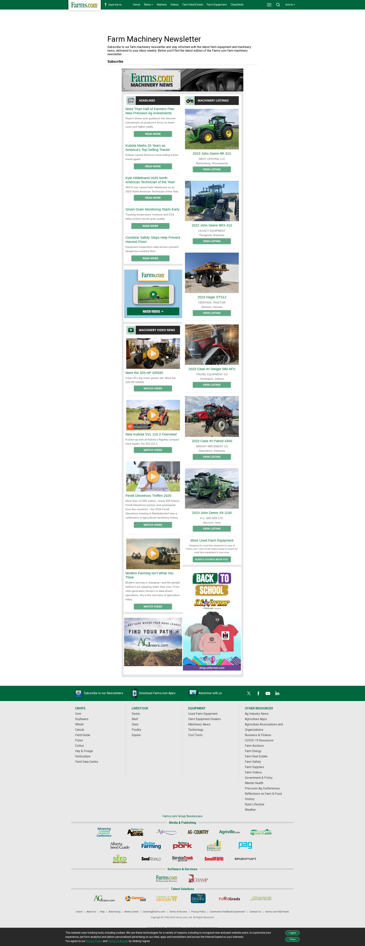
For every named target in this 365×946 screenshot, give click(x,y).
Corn (78, 714)
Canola (79, 730)
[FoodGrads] (229, 898)
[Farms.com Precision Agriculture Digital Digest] (245, 845)
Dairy (135, 724)
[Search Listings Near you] (212, 559)
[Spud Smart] (245, 858)
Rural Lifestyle (254, 804)
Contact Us (255, 911)
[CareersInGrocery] (167, 898)
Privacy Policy (198, 911)
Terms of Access (178, 911)
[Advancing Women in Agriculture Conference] (104, 832)
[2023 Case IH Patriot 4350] (212, 416)
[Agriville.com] (229, 832)
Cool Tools (195, 735)
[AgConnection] (167, 832)
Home (136, 4)
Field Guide (82, 735)
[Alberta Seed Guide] (120, 845)
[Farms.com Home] (84, 5)
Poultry (136, 730)
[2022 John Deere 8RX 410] (212, 201)
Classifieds (237, 4)
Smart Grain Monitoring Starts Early (152, 209)
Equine (136, 735)
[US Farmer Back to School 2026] (211, 619)
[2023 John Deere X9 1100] (212, 488)
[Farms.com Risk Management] (214, 845)
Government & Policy (259, 778)
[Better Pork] (182, 845)
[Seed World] (151, 858)
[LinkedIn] (277, 693)
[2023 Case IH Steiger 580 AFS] (212, 344)
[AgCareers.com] (104, 898)
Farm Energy (253, 751)
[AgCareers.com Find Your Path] (153, 642)
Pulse (79, 740)
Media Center (132, 911)
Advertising (115, 911)
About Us (91, 911)
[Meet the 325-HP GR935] (153, 353)
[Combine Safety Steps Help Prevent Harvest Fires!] (150, 258)
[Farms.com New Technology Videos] (153, 294)
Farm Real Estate (192, 4)
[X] (249, 693)
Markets (162, 4)
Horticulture (82, 756)
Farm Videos (253, 772)
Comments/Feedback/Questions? (227, 911)
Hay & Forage (84, 751)
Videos (175, 4)
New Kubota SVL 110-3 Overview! (151, 434)
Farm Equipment (217, 4)
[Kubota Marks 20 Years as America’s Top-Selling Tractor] (153, 166)
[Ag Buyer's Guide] (135, 832)
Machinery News (199, 724)
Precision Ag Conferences (262, 788)
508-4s (115, 4)
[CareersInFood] (135, 898)
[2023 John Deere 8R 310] (212, 129)
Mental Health (254, 783)
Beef (135, 719)
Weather (250, 810)
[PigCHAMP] (198, 878)
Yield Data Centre (86, 762)
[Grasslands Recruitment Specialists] (261, 898)
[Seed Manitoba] (120, 858)
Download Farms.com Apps (157, 693)
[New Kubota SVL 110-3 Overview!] (153, 415)
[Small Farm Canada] (214, 858)
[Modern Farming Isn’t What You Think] (153, 553)
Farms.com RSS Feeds (277, 911)
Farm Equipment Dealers (204, 719)
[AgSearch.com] (261, 832)
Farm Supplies (254, 767)
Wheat (79, 724)
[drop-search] (278, 5)
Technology (195, 730)
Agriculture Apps (256, 719)
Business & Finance (258, 735)
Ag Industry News (257, 714)
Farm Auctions (254, 746)
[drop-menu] (269, 5)
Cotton (79, 746)
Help (102, 911)
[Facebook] (258, 693)
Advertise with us (210, 693)
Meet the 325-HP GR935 (144, 373)
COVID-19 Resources (259, 740)
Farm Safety (253, 762)
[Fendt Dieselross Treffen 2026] (153, 476)
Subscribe (115, 61)
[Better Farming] (151, 845)
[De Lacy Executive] (198, 898)
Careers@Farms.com (154, 911)
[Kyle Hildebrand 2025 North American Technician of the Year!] (153, 197)
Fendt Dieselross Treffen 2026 (148, 496)
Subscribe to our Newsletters (103, 693)
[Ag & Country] (198, 832)
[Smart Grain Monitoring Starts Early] (150, 226)
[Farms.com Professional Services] (167, 878)
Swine (136, 714)
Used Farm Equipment (202, 714)
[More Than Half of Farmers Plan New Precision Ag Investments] (153, 134)
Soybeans (81, 719)
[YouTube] (268, 693)
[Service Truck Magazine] (182, 858)
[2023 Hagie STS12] (212, 273)
